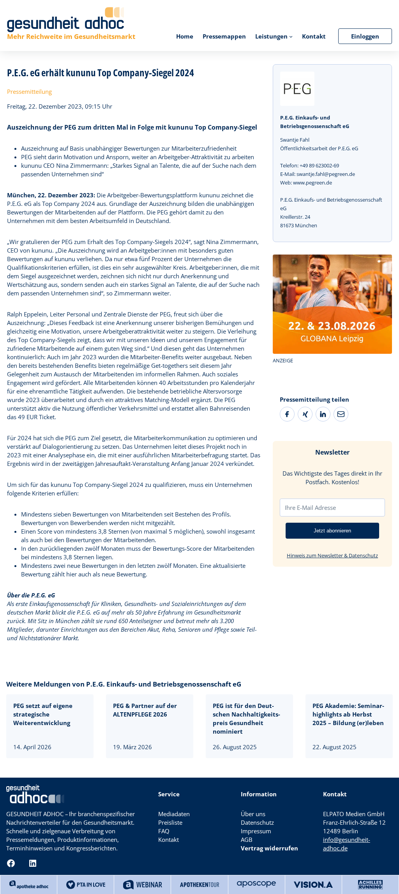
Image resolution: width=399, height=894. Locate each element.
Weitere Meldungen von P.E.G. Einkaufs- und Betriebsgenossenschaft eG (123, 684)
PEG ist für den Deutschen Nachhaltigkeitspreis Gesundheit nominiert (246, 718)
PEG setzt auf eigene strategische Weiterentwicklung (42, 714)
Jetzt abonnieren (332, 531)
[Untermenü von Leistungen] (291, 36)
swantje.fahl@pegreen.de (326, 173)
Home (184, 36)
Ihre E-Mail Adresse (310, 507)
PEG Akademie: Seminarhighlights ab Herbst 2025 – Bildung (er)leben (348, 714)
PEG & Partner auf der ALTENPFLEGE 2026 (145, 710)
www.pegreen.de (312, 182)
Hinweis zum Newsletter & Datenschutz (332, 555)
